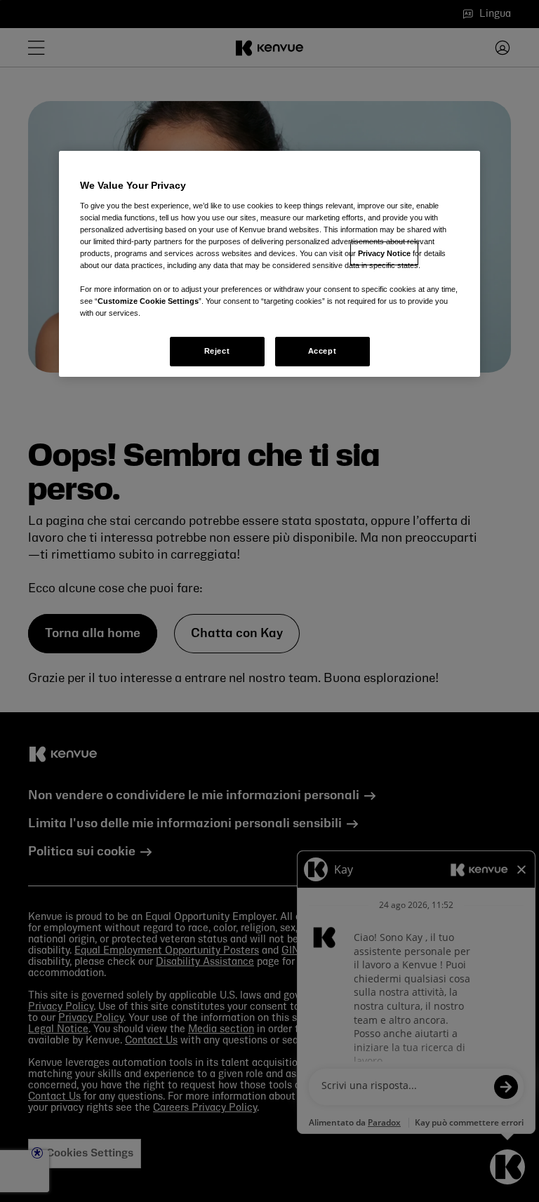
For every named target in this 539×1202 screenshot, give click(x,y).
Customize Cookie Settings (148, 301)
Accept (322, 351)
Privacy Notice (384, 253)
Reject (216, 351)
